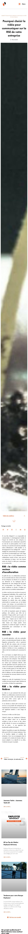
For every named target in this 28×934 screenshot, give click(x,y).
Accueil (3, 15)
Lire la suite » (7, 806)
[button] (24, 515)
